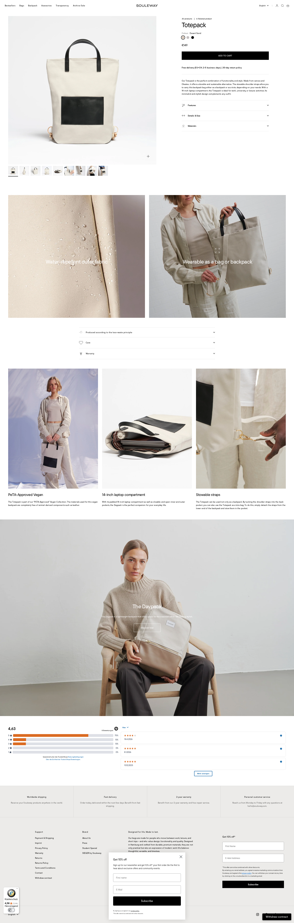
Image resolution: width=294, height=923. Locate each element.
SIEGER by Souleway (91, 853)
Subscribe (253, 884)
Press (84, 843)
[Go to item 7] (80, 171)
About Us (86, 838)
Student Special (89, 848)
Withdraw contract (43, 877)
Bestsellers (10, 5)
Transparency (62, 5)
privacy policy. (135, 911)
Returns (38, 858)
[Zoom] (148, 156)
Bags (21, 5)
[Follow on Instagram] (257, 914)
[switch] (11, 910)
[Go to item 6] (69, 171)
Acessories (46, 5)
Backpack (32, 5)
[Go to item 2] (24, 171)
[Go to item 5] (58, 171)
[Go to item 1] (13, 171)
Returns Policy (41, 862)
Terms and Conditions (45, 867)
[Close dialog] (181, 857)
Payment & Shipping (44, 838)
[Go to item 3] (35, 171)
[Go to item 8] (92, 171)
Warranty (39, 853)
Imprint (38, 843)
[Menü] (17, 889)
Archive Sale (79, 5)
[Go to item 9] (103, 171)
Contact (39, 872)
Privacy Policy (41, 848)
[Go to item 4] (47, 171)
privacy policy (246, 873)
